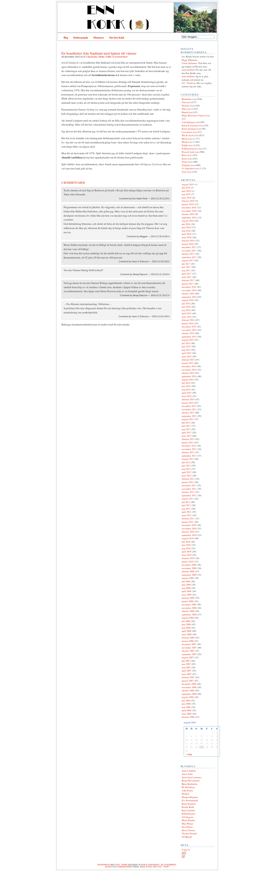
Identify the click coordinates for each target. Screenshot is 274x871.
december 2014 (189, 366)
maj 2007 (186, 667)
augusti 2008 (188, 617)
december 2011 (189, 485)
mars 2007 (187, 674)
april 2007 (186, 670)
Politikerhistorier (189, 148)
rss (194, 98)
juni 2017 (186, 266)
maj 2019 (186, 194)
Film (184, 108)
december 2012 (189, 445)
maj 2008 (186, 627)
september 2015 (189, 336)
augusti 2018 (188, 220)
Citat (184, 102)
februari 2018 (188, 240)
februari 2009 (188, 597)
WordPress (103, 865)
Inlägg (108, 867)
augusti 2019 (188, 184)
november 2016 (189, 290)
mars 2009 (187, 594)
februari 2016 (188, 319)
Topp (165, 867)
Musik (185, 141)
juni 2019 (186, 190)
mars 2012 (187, 475)
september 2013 (189, 415)
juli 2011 (186, 501)
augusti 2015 (188, 339)
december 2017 (189, 247)
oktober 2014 (188, 372)
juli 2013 (186, 422)
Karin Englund (189, 803)
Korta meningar (189, 128)
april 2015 (186, 352)
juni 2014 (186, 386)
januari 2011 (188, 521)
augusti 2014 (188, 379)
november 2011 (189, 488)
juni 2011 (186, 505)
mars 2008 (187, 634)
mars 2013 (187, 435)
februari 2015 (188, 359)
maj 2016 (186, 310)
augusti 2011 (188, 498)
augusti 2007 (188, 657)
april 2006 (186, 710)
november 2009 (189, 568)
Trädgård (186, 165)
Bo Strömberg (188, 787)
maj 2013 (186, 429)
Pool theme (121, 865)
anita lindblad (188, 69)
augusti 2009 (188, 577)
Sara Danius (187, 826)
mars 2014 (187, 396)
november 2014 (189, 369)
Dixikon (185, 793)
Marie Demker (188, 820)
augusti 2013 (188, 419)
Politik (108, 57)
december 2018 (189, 207)
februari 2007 (188, 677)
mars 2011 (187, 515)
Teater (184, 161)
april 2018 (186, 233)
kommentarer (124, 867)
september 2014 (189, 376)
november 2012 (189, 449)
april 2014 (186, 392)
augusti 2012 (188, 458)
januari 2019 (188, 204)
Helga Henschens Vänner (193, 115)
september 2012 (189, 455)
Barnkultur (92, 57)
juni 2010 (186, 544)
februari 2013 (188, 439)
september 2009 (189, 574)
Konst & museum (190, 125)
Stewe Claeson (188, 830)
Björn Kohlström (189, 783)
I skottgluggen (188, 122)
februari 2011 (188, 518)
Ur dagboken (188, 168)
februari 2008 (188, 637)
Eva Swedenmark (190, 800)
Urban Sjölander (189, 63)
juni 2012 (186, 465)
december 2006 (189, 683)
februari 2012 (188, 478)
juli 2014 (186, 382)
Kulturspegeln (80, 37)
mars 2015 (187, 356)
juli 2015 (186, 343)
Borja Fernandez (150, 865)
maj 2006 (186, 707)
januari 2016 (188, 323)
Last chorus (187, 132)
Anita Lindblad (189, 770)
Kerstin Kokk (188, 806)
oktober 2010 (188, 531)
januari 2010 (188, 561)
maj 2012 (186, 468)
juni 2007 (186, 663)
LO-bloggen (187, 816)
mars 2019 (187, 197)
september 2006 (189, 693)
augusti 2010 (188, 538)
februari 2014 (188, 399)
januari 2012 (188, 482)
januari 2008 (188, 640)
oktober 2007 (188, 650)
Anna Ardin (187, 773)
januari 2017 (188, 283)
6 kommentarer (120, 57)
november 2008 (189, 607)
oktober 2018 (188, 214)
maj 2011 (186, 508)
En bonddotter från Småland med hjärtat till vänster (98, 53)
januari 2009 (188, 601)
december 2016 (189, 286)
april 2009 (186, 591)
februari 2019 (188, 200)
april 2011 (186, 511)
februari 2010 (188, 558)
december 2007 (189, 644)
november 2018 (189, 210)
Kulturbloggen (188, 813)
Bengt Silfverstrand (191, 780)
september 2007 (189, 654)
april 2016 (186, 313)
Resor (184, 155)
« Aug (189, 754)
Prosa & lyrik (188, 151)
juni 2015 (186, 346)
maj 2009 (186, 587)
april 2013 (186, 432)
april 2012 (186, 472)
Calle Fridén (187, 790)
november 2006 (189, 687)
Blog (66, 37)
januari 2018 (188, 243)
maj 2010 (186, 548)
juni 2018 (186, 227)
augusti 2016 (188, 300)
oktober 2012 (188, 452)
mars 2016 (187, 316)
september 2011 (189, 495)
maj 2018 (186, 230)
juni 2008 (186, 624)
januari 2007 (188, 680)
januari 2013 (188, 442)
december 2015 (189, 326)
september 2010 (189, 535)
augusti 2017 (188, 260)
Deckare (185, 105)
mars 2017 (187, 277)
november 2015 (189, 329)
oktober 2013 (188, 412)
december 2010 (189, 525)
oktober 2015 (188, 333)
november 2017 (189, 250)
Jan (183, 56)
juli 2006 (186, 700)
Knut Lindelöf (188, 810)
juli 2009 (186, 581)
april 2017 (186, 273)
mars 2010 (187, 554)
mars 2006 (187, 713)
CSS (159, 867)
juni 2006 (186, 703)
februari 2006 (188, 716)
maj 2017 (186, 270)
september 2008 (189, 614)
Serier (184, 158)
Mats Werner (187, 823)
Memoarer (98, 37)
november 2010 (189, 528)
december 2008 (189, 604)
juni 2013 (186, 425)
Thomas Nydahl (189, 833)
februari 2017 (188, 280)
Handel (185, 112)
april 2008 (186, 630)
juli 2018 (186, 224)
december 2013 (189, 405)
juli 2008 (186, 621)
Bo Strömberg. (169, 865)
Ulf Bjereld (187, 836)
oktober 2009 (188, 571)
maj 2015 (186, 349)
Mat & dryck (188, 135)
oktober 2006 (188, 690)
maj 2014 (186, 389)
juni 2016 (186, 306)
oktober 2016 (188, 293)
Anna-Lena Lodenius (191, 777)
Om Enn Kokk (116, 37)
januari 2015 (188, 363)
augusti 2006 (188, 697)
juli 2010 (186, 541)
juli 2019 (186, 187)
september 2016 (189, 296)
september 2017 (189, 257)
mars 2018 (187, 237)
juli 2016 (186, 303)
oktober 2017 (188, 253)
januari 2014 (188, 402)
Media (101, 57)
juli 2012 (186, 462)
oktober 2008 (188, 611)
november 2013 (189, 409)
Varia (184, 171)
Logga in (186, 849)
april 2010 (186, 551)
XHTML (149, 867)
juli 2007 (186, 660)
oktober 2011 (188, 491)
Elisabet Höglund (190, 797)
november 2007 (189, 647)
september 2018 (189, 217)
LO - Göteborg (189, 82)
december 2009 (189, 564)
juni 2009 (186, 584)
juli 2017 (186, 263)
